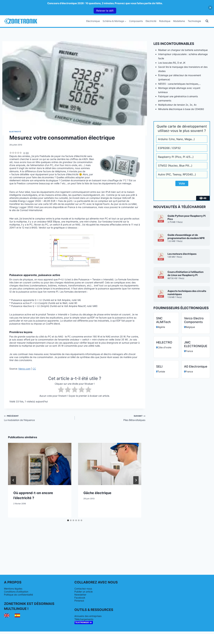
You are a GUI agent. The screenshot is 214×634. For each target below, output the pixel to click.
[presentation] (39, 464)
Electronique (93, 21)
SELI (159, 366)
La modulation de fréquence (19, 418)
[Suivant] (136, 480)
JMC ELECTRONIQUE (195, 344)
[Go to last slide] (13, 480)
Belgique (190, 327)
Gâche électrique (97, 493)
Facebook (79, 597)
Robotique (164, 21)
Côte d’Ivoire (164, 347)
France (189, 351)
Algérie (161, 327)
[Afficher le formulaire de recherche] (207, 21)
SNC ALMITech (163, 320)
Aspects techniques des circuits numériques (187, 293)
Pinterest (79, 600)
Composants (136, 21)
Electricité (151, 21)
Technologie (194, 21)
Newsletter (80, 594)
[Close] (210, 8)
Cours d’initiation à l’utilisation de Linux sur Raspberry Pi (185, 273)
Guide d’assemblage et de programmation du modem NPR (186, 236)
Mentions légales (13, 588)
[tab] (68, 520)
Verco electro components (194, 320)
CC (34, 368)
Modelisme (179, 21)
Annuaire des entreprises (87, 616)
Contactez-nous (83, 588)
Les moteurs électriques (182, 253)
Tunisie (161, 371)
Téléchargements (83, 619)
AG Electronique (195, 366)
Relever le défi (105, 10)
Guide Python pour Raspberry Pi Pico (187, 217)
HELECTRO (164, 342)
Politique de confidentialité (18, 594)
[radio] (61, 389)
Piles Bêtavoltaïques (134, 418)
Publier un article (83, 591)
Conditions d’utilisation (16, 591)
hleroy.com (24, 368)
